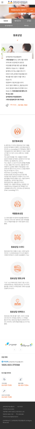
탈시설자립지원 (8, 25)
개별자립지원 (17, 21)
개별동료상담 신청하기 (18, 10)
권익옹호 (29, 21)
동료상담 (6, 21)
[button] (2, 2)
